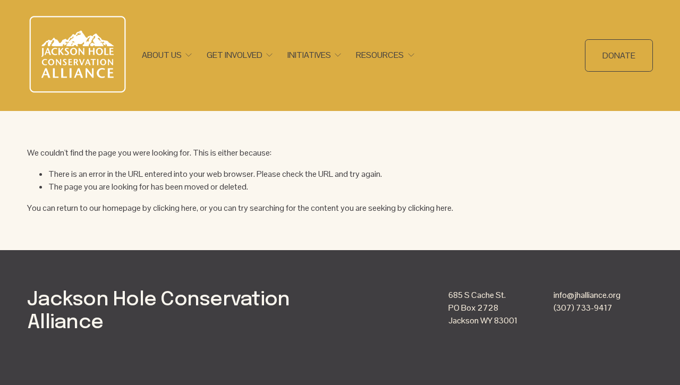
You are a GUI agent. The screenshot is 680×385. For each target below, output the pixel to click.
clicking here (175, 207)
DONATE (618, 55)
